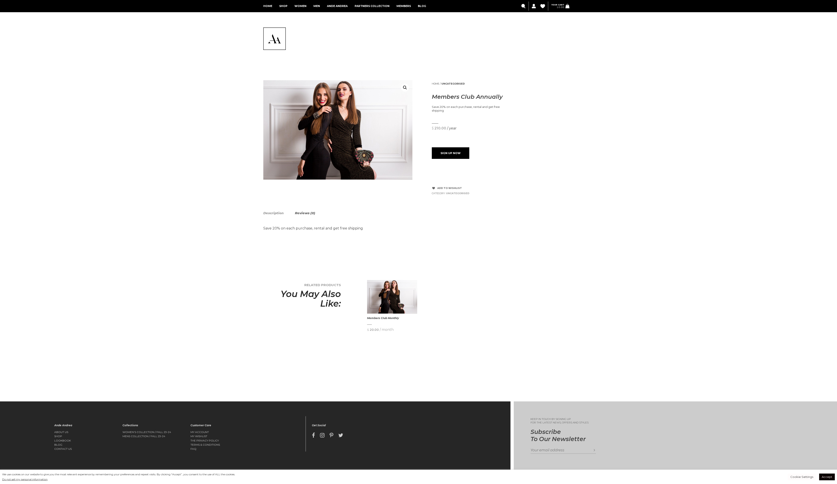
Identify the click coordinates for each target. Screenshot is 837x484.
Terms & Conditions (205, 444)
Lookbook (62, 440)
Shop (283, 6)
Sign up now (451, 153)
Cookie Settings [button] (801, 477)
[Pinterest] (331, 435)
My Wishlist (199, 436)
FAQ (193, 448)
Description (273, 213)
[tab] (278, 213)
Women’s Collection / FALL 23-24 (146, 432)
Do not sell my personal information (25, 479)
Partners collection (372, 6)
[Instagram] (322, 435)
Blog (422, 6)
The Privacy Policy (205, 440)
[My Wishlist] (543, 6)
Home (267, 6)
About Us (61, 432)
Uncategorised (453, 83)
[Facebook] (313, 435)
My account (200, 432)
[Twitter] (340, 435)
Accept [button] (827, 477)
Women (300, 6)
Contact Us (63, 448)
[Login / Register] (533, 6)
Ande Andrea (337, 6)
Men (316, 6)
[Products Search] (523, 6)
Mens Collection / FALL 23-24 (143, 436)
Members (403, 6)
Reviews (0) (305, 213)
